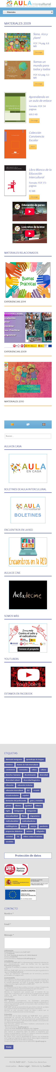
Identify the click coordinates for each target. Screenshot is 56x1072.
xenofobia (9, 842)
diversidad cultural (13, 780)
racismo (29, 831)
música (33, 826)
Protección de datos (28, 855)
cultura (34, 770)
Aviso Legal (24, 1066)
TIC (18, 836)
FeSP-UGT (21, 1062)
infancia (38, 806)
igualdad (28, 806)
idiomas (18, 806)
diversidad (44, 775)
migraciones (35, 816)
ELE (28, 790)
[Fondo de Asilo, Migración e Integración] (20, 900)
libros (24, 816)
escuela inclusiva (12, 795)
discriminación (30, 775)
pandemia (44, 826)
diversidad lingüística (32, 780)
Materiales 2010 (14, 401)
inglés (8, 811)
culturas (43, 770)
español (26, 795)
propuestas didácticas (14, 831)
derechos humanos (13, 775)
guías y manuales (36, 801)
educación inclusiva (25, 785)
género (8, 806)
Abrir (33, 147)
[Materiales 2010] (28, 380)
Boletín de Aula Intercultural (27, 765)
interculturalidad (12, 816)
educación (10, 785)
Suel (46, 1066)
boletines (9, 765)
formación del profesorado (16, 801)
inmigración (19, 811)
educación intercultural (14, 790)
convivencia (10, 770)
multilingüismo (11, 826)
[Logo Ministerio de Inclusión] (26, 887)
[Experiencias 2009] (28, 330)
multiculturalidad (12, 821)
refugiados (40, 831)
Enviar (8, 1047)
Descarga (38, 52)
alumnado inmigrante (14, 759)
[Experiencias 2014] (28, 280)
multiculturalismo (28, 821)
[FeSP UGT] (16, 874)
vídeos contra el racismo (32, 836)
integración (31, 811)
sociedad (9, 836)
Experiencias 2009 (15, 351)
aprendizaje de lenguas (35, 759)
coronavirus (23, 770)
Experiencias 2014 (15, 301)
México (24, 826)
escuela (36, 790)
